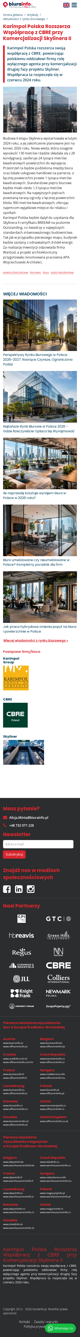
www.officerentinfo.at (15, 1046)
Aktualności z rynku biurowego (24, 19)
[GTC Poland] (58, 917)
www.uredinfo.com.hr (15, 1058)
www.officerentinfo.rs (52, 1109)
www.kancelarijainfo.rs (53, 1105)
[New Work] (58, 950)
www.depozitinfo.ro (14, 1208)
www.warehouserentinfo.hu (55, 1181)
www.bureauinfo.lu (13, 1090)
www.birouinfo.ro (13, 1105)
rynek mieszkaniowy (62, 272)
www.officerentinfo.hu (52, 1078)
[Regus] (21, 950)
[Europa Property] (58, 1006)
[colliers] (58, 979)
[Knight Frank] (21, 993)
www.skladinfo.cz (49, 1162)
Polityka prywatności (38, 1326)
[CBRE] (58, 965)
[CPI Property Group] (21, 917)
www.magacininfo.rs (51, 1208)
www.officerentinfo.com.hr (18, 1062)
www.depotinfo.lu (13, 1193)
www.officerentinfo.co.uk (54, 1121)
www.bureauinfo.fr (13, 1074)
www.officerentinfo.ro (15, 1109)
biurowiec (35, 272)
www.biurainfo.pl (49, 1090)
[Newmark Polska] (58, 993)
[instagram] (32, 887)
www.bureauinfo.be (51, 1043)
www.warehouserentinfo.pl (55, 1196)
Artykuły (32, 15)
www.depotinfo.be (13, 1162)
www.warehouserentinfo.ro (18, 1212)
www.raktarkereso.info (53, 1177)
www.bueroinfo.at (13, 1043)
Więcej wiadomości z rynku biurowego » (35, 640)
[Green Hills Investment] (58, 934)
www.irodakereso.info (52, 1074)
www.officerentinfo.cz (52, 1062)
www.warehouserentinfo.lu (18, 1196)
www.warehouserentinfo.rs (55, 1212)
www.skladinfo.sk (13, 1224)
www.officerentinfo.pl (52, 1093)
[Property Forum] (21, 1006)
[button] (73, 5)
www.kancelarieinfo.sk (16, 1121)
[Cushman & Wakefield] (21, 965)
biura (46, 272)
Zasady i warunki (46, 1321)
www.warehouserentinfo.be (18, 1165)
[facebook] (9, 887)
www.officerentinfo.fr (15, 1078)
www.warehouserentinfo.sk (18, 1228)
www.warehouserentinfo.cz (55, 1165)
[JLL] (21, 979)
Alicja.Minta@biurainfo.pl (28, 817)
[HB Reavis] (21, 934)
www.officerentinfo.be (52, 1046)
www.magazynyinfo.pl (52, 1193)
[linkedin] (21, 887)
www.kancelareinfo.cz (52, 1058)
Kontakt (24, 1321)
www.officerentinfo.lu (15, 1093)
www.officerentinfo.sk (15, 1124)
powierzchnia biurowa (15, 272)
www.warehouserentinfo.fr (18, 1181)
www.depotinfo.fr (13, 1177)
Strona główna (13, 15)
